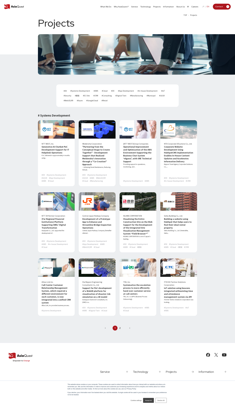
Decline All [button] (161, 400)
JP (203, 7)
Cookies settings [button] (136, 400)
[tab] (134, 6)
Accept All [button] (148, 400)
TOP (185, 15)
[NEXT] (129, 328)
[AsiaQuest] (14, 6)
